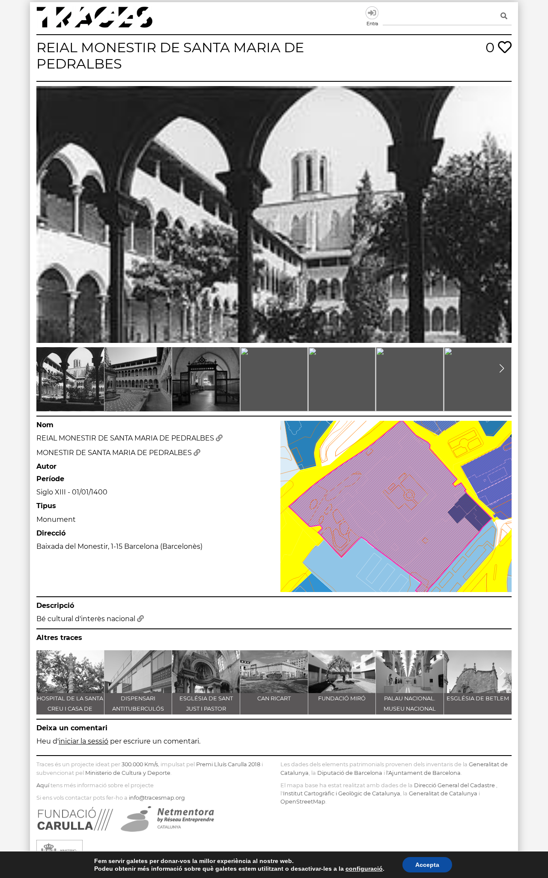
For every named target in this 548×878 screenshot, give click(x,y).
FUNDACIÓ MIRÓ (342, 698)
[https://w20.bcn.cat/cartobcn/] (219, 438)
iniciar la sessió (83, 741)
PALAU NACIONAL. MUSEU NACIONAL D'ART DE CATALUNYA (409, 708)
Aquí (42, 785)
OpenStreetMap (302, 801)
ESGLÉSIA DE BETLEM (478, 698)
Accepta (427, 864)
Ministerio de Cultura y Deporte (127, 773)
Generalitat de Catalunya (443, 793)
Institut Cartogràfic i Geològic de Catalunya (341, 793)
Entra (372, 12)
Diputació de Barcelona (349, 773)
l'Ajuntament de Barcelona (423, 773)
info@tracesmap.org (157, 798)
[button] (46, 368)
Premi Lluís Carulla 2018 (228, 764)
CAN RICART (274, 698)
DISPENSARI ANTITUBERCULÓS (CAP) (138, 708)
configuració (364, 868)
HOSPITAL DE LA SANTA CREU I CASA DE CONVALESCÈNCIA (70, 708)
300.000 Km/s (140, 764)
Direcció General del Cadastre (454, 785)
